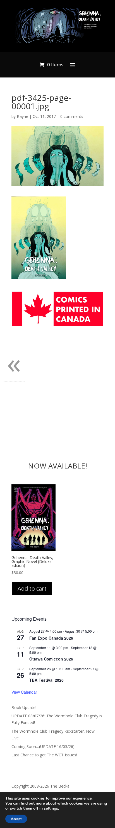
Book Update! (23, 707)
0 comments (71, 116)
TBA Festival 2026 (46, 680)
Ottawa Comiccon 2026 (51, 659)
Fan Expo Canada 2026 (51, 638)
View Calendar (24, 692)
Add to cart (32, 588)
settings (51, 808)
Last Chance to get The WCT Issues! (44, 754)
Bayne (22, 116)
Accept (16, 819)
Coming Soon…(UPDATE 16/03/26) (43, 746)
